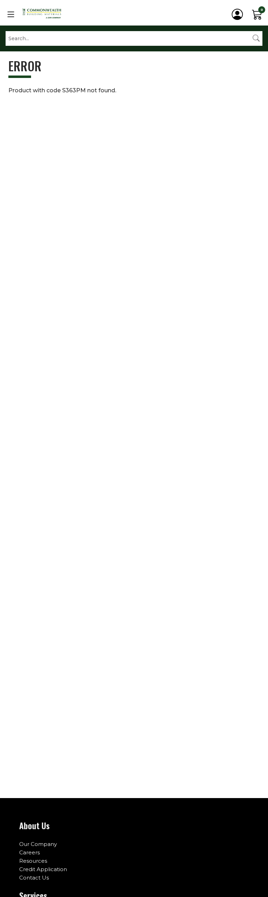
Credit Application (43, 869)
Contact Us (34, 877)
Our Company (38, 844)
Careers (29, 852)
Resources (33, 860)
